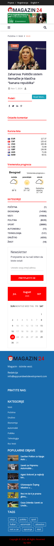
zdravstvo (39, 524)
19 (27, 331)
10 (17, 325)
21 (36, 331)
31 (17, 342)
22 (41, 331)
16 (12, 331)
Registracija (22, 2)
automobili (25, 524)
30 (12, 342)
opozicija (28, 529)
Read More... (39, 96)
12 (27, 325)
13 (32, 325)
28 (36, 337)
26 (27, 337)
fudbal (13, 524)
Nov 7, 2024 (16, 88)
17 (17, 331)
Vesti (20, 36)
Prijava (11, 2)
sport (33, 519)
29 (41, 337)
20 (32, 331)
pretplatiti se (27, 277)
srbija (12, 519)
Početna (11, 36)
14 (36, 325)
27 (32, 337)
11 (22, 325)
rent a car (14, 529)
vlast (39, 529)
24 (17, 337)
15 (41, 325)
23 (12, 337)
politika (23, 519)
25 (22, 337)
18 (22, 331)
